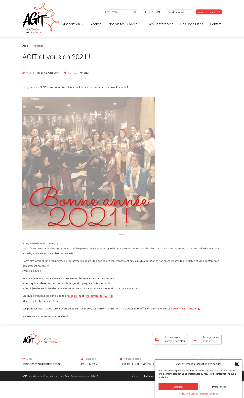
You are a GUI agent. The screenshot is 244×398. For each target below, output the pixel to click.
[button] (237, 364)
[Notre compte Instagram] (151, 11)
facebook (72, 295)
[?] (135, 11)
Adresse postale (132, 358)
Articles (84, 72)
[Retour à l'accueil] (40, 338)
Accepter (178, 386)
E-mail (29, 358)
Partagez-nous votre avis (211, 339)
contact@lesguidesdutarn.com (41, 364)
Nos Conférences (160, 24)
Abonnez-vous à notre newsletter (174, 339)
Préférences (219, 386)
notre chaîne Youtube (184, 308)
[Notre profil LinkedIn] (158, 11)
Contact (215, 24)
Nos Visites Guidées (123, 24)
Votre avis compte (207, 11)
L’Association (70, 24)
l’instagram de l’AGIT (97, 295)
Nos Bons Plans (191, 24)
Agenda (96, 24)
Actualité (38, 45)
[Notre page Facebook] (145, 11)
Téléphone (90, 358)
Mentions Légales (209, 393)
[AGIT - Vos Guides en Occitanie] (40, 16)
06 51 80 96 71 (90, 364)
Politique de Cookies (188, 393)
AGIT (25, 45)
